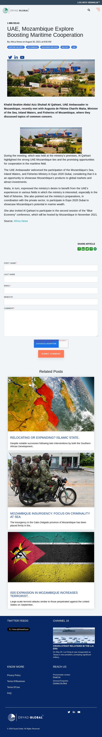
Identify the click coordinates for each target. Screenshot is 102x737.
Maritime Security (15, 47)
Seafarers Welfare (50, 47)
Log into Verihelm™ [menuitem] (88, 2)
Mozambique (32, 47)
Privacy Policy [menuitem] (14, 675)
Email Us (56, 677)
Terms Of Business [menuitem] (16, 681)
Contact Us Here (60, 683)
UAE (74, 47)
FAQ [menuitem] (9, 693)
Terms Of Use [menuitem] (13, 687)
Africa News (17, 42)
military (65, 47)
